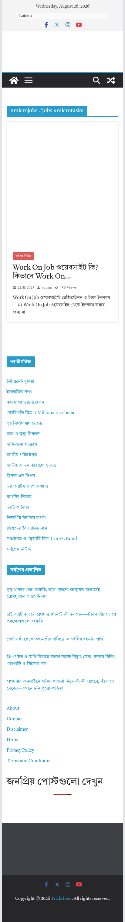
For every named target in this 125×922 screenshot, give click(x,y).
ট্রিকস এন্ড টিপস (21, 476)
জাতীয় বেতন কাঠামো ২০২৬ (31, 465)
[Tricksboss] (14, 80)
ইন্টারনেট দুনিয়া (20, 382)
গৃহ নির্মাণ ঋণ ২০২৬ (24, 423)
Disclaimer (17, 729)
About (13, 708)
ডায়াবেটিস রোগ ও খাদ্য (27, 486)
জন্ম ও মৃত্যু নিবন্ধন (23, 434)
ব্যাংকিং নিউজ (19, 497)
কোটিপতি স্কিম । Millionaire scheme (41, 413)
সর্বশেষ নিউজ (23, 256)
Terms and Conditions (29, 761)
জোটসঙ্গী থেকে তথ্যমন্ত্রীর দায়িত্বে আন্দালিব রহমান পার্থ (55, 639)
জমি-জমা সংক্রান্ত (22, 444)
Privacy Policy (20, 750)
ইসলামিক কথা (19, 392)
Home (13, 740)
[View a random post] (111, 80)
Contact (15, 719)
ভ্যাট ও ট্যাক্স (18, 507)
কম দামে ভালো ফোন (25, 402)
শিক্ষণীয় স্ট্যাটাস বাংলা (26, 518)
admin (47, 287)
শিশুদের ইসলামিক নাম (27, 528)
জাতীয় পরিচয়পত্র (22, 455)
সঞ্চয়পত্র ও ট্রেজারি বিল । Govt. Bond (42, 539)
